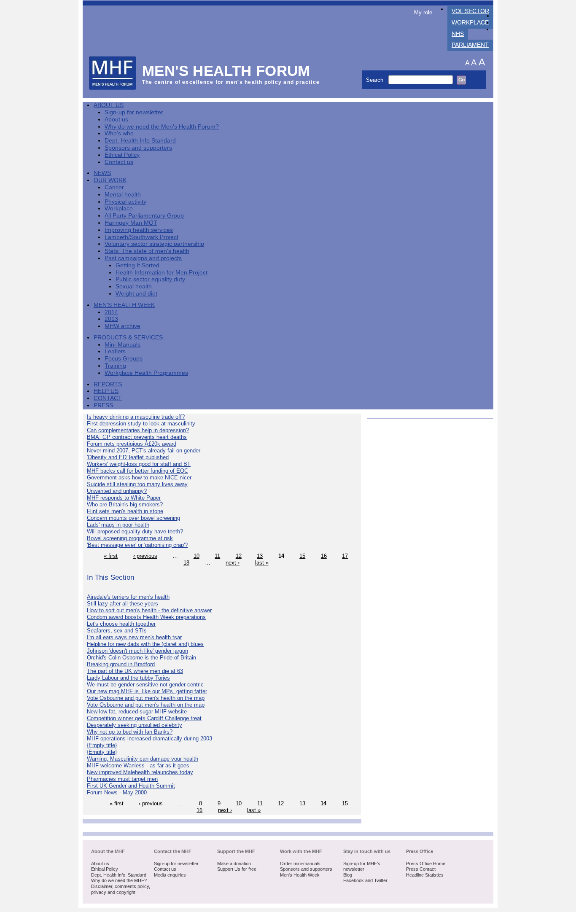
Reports (108, 384)
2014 (111, 312)
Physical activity (125, 202)
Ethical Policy (122, 155)
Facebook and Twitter (365, 880)
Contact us (119, 162)
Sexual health (134, 286)
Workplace (470, 22)
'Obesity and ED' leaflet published (128, 457)
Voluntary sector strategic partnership (154, 244)
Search (375, 80)
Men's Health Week (124, 305)
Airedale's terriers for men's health (128, 597)
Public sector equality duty (150, 279)
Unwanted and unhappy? (117, 491)
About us (116, 119)
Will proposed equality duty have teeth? (135, 531)
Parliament (470, 45)
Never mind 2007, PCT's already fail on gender (143, 450)
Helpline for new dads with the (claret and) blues (145, 644)
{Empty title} (102, 745)
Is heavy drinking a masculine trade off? (136, 417)
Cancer (114, 187)
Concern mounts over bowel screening (133, 518)
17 (345, 556)
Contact (108, 398)
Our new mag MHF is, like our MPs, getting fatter (147, 691)
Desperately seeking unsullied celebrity (134, 725)
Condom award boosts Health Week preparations (146, 617)
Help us (106, 391)
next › (233, 563)
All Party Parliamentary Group (144, 216)
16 (324, 556)
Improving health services (139, 230)
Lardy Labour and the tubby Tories (128, 678)
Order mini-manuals (300, 863)
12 (239, 556)
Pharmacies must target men (122, 779)
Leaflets (115, 351)
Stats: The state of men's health (147, 251)
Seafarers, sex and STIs (117, 630)
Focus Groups (124, 358)
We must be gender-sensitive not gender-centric (145, 684)
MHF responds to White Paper (124, 498)
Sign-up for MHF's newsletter (361, 866)
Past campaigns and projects (143, 258)
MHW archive (122, 326)
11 (217, 556)
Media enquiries (170, 874)
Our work (110, 180)
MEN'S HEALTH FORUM (226, 70)
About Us (109, 105)
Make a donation (234, 863)
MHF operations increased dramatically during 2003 (149, 738)
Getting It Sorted (137, 265)
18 (186, 563)
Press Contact (421, 869)
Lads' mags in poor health (118, 525)
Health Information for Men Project (161, 272)
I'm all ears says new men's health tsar (134, 637)
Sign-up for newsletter (134, 112)
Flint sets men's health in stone (125, 511)
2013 (111, 319)
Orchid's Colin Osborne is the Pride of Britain (141, 657)
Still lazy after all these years (122, 603)
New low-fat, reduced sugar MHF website (137, 711)
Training (115, 366)
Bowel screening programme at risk (130, 538)
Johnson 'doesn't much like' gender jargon (137, 651)
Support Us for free (236, 869)
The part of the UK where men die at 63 (135, 671)
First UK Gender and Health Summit (131, 786)
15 (302, 556)
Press (103, 405)
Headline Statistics (425, 874)
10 (196, 556)
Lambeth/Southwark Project (141, 237)
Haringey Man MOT (131, 223)
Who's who (119, 133)
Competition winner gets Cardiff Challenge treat (144, 718)
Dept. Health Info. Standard (118, 874)
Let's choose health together (121, 624)
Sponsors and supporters (138, 148)
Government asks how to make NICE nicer (139, 477)
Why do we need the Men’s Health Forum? (162, 127)
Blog (347, 874)
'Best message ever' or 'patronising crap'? (137, 545)
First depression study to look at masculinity (141, 423)
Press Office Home (425, 863)
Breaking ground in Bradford (121, 664)
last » (262, 563)
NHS (458, 34)
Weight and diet (136, 294)
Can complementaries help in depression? (138, 430)
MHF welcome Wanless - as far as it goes (138, 765)
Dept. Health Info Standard (140, 140)
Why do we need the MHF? (119, 880)
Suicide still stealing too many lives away (137, 484)
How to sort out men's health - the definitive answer (149, 610)
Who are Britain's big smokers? (125, 504)
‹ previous (145, 556)
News (102, 173)
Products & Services (128, 337)
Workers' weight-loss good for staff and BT (139, 464)
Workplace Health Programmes (146, 373)
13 (260, 556)
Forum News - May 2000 (117, 792)
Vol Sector (470, 11)
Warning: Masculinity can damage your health (142, 759)
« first (111, 556)
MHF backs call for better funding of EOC (137, 471)
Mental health (123, 194)
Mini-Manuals (122, 345)
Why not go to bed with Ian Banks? (129, 732)
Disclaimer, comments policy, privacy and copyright (120, 889)
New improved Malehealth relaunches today (140, 772)
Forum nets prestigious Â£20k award (131, 444)
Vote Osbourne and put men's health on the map (146, 698)
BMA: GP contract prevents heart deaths (137, 437)
